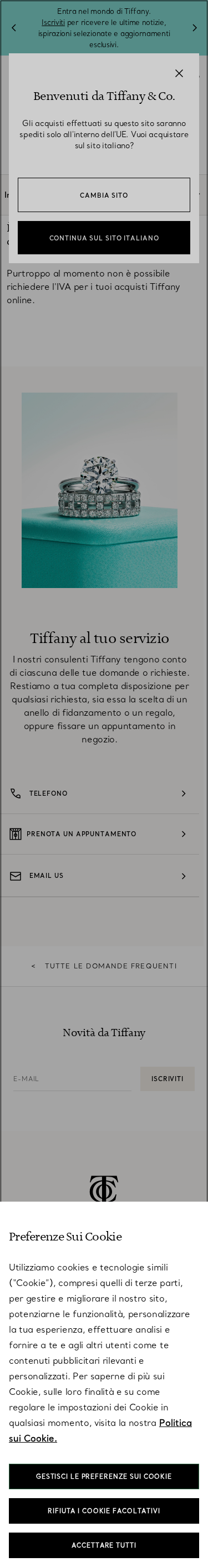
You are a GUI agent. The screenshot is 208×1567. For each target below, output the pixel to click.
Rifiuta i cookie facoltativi (104, 1511)
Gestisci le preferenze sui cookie (104, 1476)
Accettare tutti (104, 1545)
